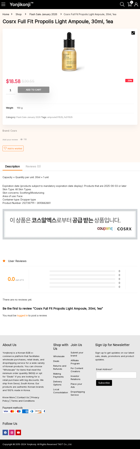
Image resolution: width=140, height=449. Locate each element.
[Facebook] (5, 432)
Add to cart (33, 89)
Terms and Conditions (23, 400)
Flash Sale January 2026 (43, 14)
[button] (133, 33)
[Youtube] (18, 432)
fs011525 (68, 117)
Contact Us (23, 397)
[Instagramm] (12, 432)
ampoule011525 (55, 117)
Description (12, 166)
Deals (56, 361)
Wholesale (59, 356)
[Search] (122, 4)
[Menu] (3, 4)
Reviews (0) (33, 166)
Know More (9, 397)
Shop (19, 14)
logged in (23, 315)
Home (6, 14)
